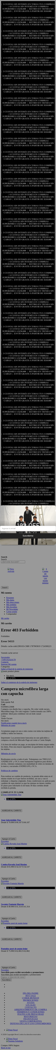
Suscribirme (28, 536)
